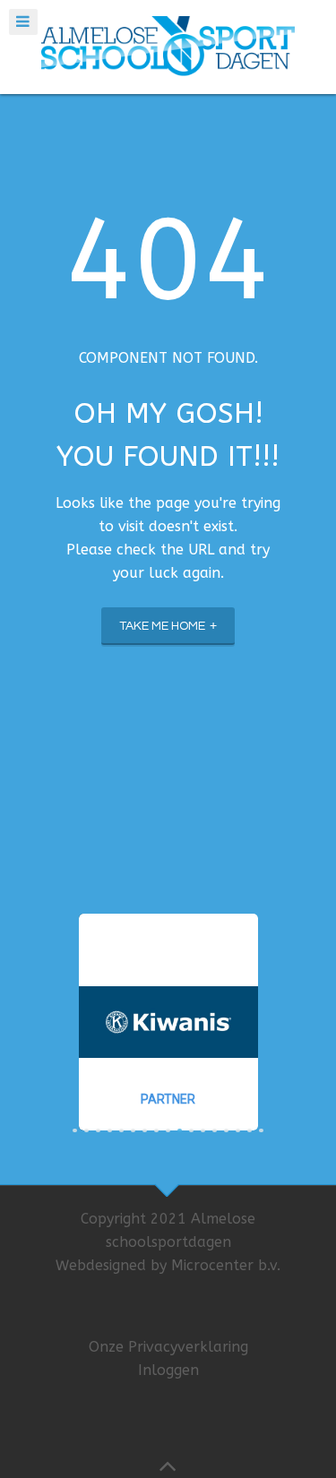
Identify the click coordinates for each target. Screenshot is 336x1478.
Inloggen (168, 1370)
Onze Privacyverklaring (168, 1346)
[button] (168, 1022)
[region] (168, 1022)
